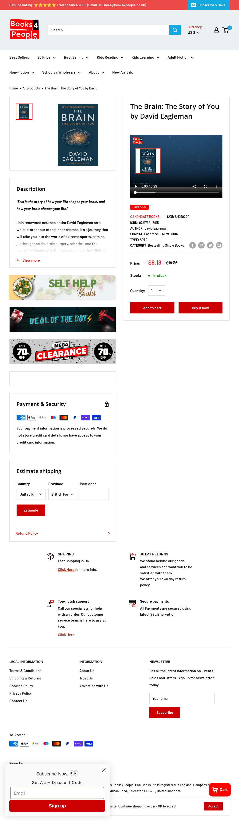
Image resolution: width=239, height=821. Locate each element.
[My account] (216, 29)
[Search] (175, 30)
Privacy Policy (20, 693)
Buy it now (200, 308)
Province (55, 483)
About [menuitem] (94, 72)
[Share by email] (219, 245)
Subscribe (164, 712)
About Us (86, 670)
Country (23, 483)
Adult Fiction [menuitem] (178, 57)
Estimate (31, 510)
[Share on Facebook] (192, 245)
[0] (226, 30)
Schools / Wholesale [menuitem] (59, 72)
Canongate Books (144, 217)
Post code (88, 483)
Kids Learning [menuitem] (143, 57)
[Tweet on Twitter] (210, 245)
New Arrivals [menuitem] (122, 72)
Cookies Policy (21, 685)
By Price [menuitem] (44, 57)
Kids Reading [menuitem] (107, 57)
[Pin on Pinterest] (201, 245)
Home (13, 88)
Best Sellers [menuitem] (19, 57)
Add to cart (152, 308)
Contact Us (18, 700)
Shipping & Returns (25, 678)
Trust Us (86, 678)
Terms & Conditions (25, 670)
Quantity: (137, 290)
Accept (213, 806)
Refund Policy (26, 533)
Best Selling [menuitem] (74, 57)
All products (31, 88)
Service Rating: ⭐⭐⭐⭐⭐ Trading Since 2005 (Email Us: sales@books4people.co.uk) (77, 5)
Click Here (66, 569)
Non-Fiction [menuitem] (19, 72)
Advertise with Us (93, 685)
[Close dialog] (104, 770)
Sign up (57, 805)
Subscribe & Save (212, 5)
